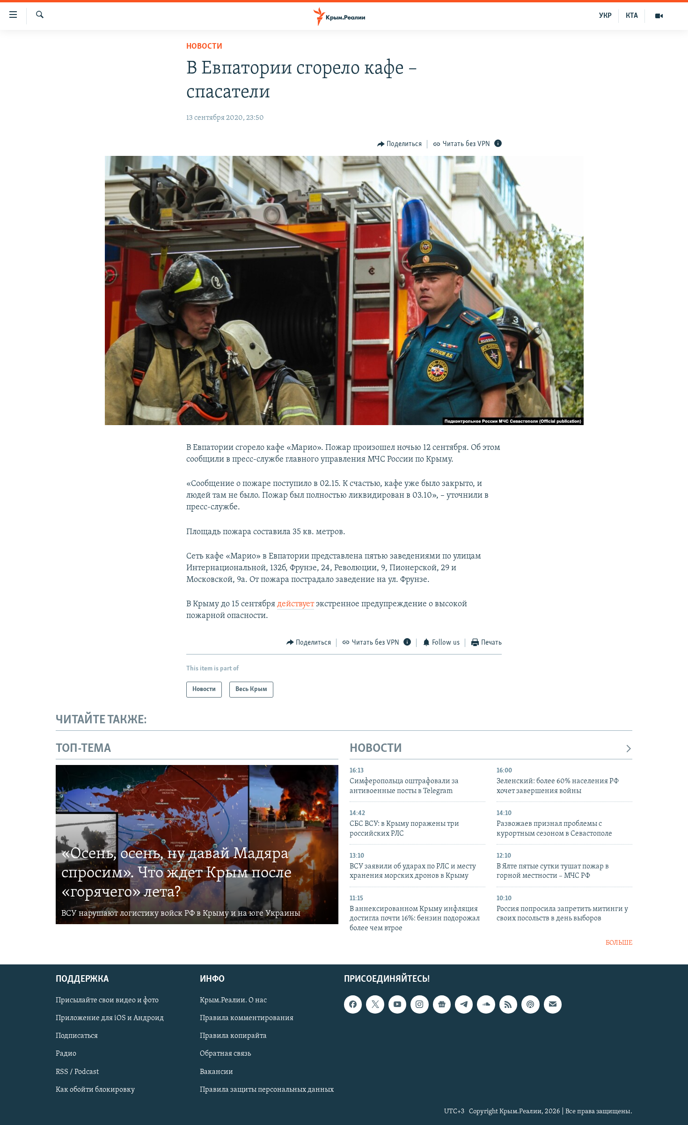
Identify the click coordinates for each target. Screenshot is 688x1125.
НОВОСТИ (376, 749)
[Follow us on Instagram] (419, 1004)
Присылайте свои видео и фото (107, 1000)
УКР (605, 16)
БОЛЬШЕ (619, 943)
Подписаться (77, 1036)
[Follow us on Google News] (442, 1004)
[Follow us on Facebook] (353, 1004)
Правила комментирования (246, 1018)
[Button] (399, 144)
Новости (204, 47)
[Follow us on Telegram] (464, 1004)
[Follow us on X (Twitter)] (375, 1004)
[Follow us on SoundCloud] (486, 1004)
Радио (66, 1054)
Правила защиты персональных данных (267, 1089)
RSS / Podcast (77, 1071)
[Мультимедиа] (659, 15)
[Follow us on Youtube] (397, 1004)
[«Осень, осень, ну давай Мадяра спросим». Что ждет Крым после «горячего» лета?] (197, 844)
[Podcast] (530, 1004)
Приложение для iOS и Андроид (110, 1018)
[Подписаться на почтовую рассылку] (553, 1004)
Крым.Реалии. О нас (233, 1000)
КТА (632, 16)
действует (295, 604)
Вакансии (216, 1071)
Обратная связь (225, 1054)
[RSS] (508, 1004)
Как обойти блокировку (95, 1089)
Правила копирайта (233, 1036)
